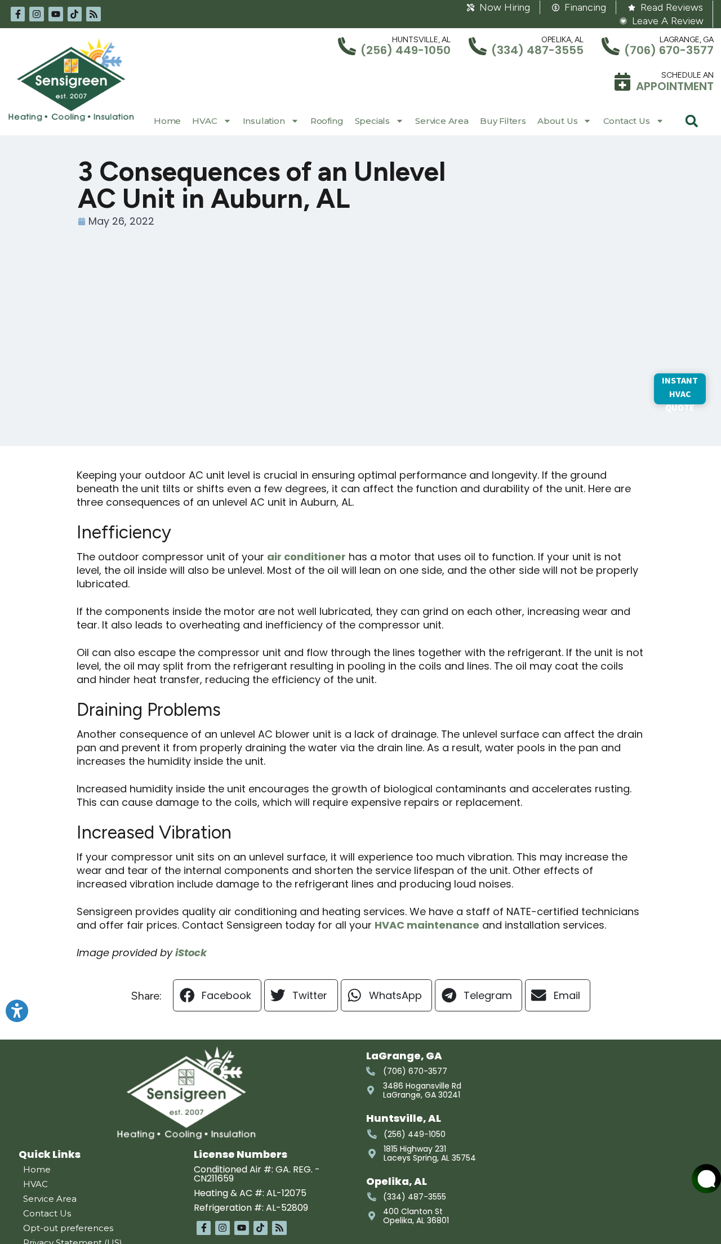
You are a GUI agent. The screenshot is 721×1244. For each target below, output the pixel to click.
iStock (191, 953)
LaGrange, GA (687, 39)
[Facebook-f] (18, 14)
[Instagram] (36, 14)
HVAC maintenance (427, 925)
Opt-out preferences (68, 1228)
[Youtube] (55, 14)
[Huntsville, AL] (347, 46)
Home (167, 120)
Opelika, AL (562, 39)
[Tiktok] (75, 14)
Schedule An (687, 75)
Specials (372, 120)
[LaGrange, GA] (611, 46)
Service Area (442, 120)
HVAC (204, 120)
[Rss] (93, 14)
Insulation (264, 120)
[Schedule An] (622, 82)
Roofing (327, 120)
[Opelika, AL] (478, 46)
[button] (691, 121)
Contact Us (626, 120)
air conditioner (306, 557)
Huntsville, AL (421, 39)
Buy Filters (503, 120)
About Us (557, 120)
